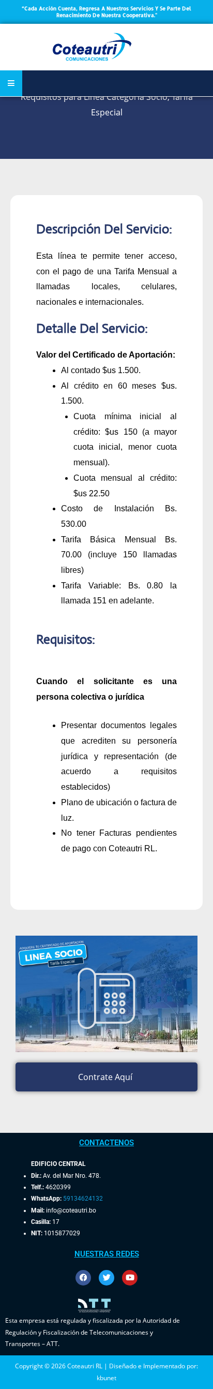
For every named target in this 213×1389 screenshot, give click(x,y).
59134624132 (83, 1198)
